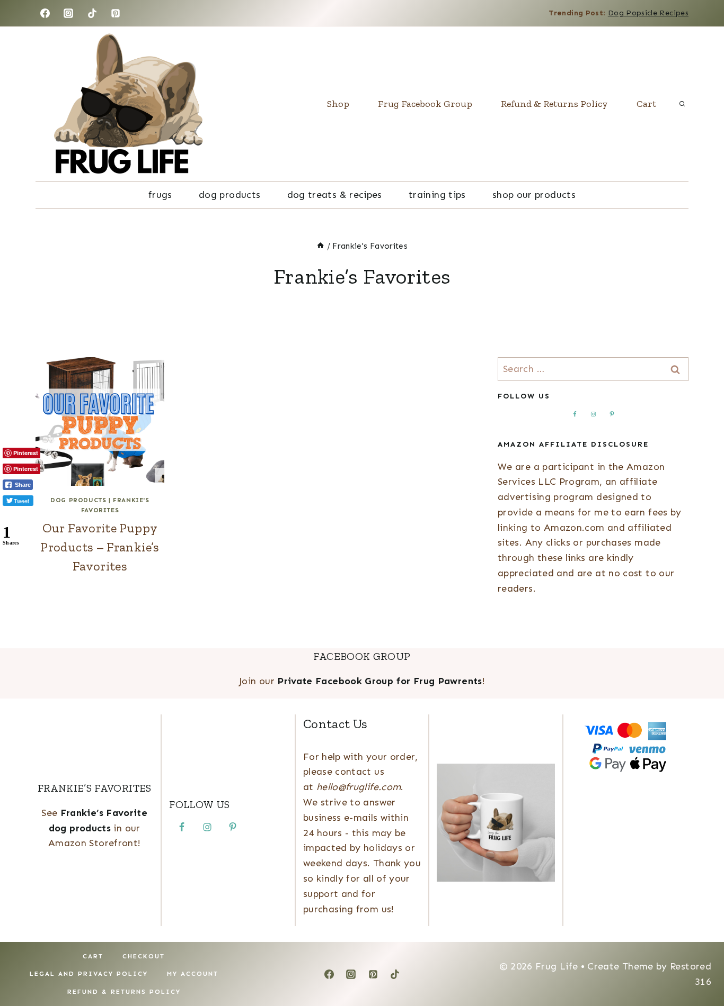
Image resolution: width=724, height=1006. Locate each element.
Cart (646, 104)
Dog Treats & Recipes (334, 195)
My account (192, 973)
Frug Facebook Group (425, 104)
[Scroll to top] (698, 964)
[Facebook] (45, 13)
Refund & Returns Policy (554, 104)
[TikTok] (92, 13)
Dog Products (229, 195)
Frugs (160, 195)
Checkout (143, 956)
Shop (338, 104)
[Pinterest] (115, 13)
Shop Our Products (534, 195)
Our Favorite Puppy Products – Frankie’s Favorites (99, 547)
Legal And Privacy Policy (89, 973)
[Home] (320, 246)
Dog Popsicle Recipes (648, 12)
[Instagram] (68, 13)
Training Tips (437, 195)
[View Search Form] (682, 104)
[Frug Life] (128, 104)
